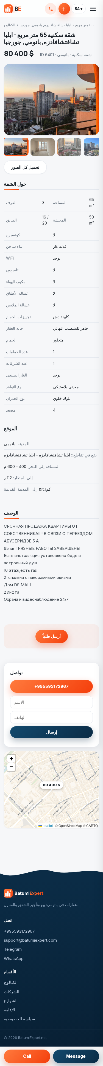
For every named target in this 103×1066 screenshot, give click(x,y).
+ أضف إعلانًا (64, 9)
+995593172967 (50, 9)
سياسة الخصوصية (19, 1018)
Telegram (13, 949)
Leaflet (47, 825)
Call (27, 1056)
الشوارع (11, 1000)
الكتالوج (9, 25)
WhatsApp (14, 958)
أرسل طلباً (52, 636)
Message (76, 1056)
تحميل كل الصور (25, 167)
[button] (63, 793)
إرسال (51, 732)
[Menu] (93, 9)
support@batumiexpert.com (30, 940)
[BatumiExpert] (12, 8)
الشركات (11, 991)
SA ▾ (78, 9)
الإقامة (9, 1009)
